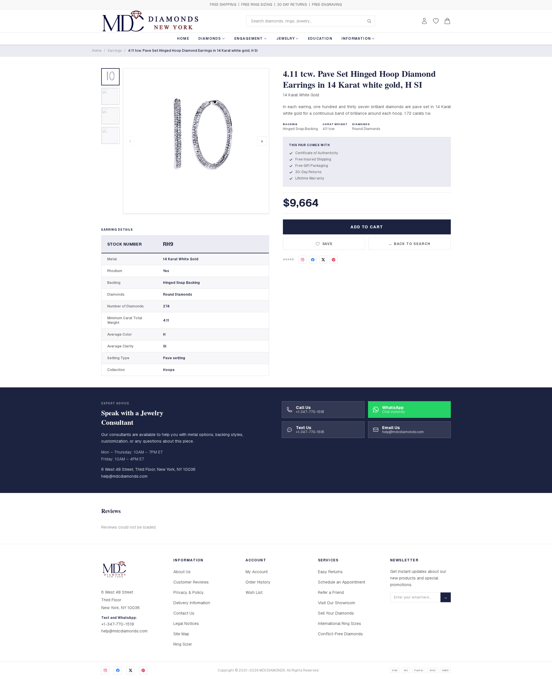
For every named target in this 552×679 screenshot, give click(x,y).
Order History (258, 582)
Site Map (181, 633)
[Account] (424, 21)
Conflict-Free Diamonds (340, 633)
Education (320, 38)
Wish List (254, 592)
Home (183, 38)
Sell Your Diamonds (336, 613)
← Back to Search (409, 244)
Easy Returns (330, 571)
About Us (182, 571)
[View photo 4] (110, 135)
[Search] (369, 21)
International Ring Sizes (339, 623)
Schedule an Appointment (341, 582)
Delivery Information (191, 602)
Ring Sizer (182, 644)
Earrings (115, 50)
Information (356, 38)
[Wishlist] (435, 21)
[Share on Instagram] (302, 260)
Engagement (248, 38)
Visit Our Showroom (336, 602)
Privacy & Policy (188, 592)
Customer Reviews (191, 582)
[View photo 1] (110, 76)
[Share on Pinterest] (333, 260)
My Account (257, 571)
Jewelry (285, 38)
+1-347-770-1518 (117, 624)
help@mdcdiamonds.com (124, 476)
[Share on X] (323, 260)
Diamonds (209, 38)
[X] (130, 670)
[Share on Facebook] (313, 260)
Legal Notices (186, 623)
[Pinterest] (143, 670)
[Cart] (447, 21)
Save (327, 244)
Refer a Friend (331, 592)
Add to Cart (366, 226)
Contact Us (183, 613)
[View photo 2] (110, 96)
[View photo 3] (110, 116)
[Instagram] (105, 670)
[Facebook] (118, 670)
